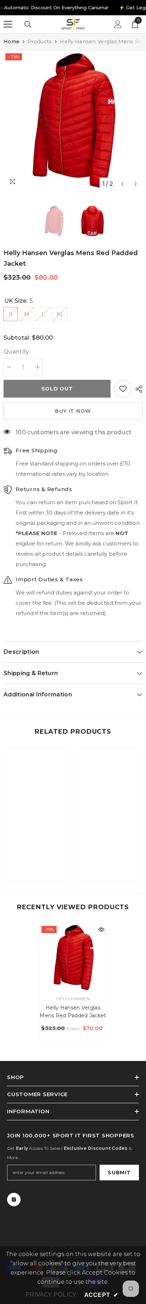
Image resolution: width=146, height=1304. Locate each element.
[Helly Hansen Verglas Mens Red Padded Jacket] (73, 957)
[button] (122, 184)
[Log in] (118, 24)
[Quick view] (101, 929)
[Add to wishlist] (123, 389)
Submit (119, 1172)
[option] (73, 121)
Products (40, 41)
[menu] (8, 24)
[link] (37, 854)
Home (11, 41)
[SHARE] (137, 389)
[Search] (28, 24)
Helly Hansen (73, 998)
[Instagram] (14, 1199)
